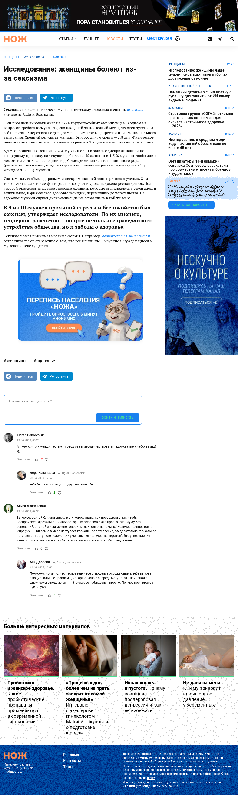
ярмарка (175, 155)
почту (151, 777)
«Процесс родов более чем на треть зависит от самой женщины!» (87, 708)
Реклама (71, 755)
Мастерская (159, 39)
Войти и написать (117, 417)
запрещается (145, 770)
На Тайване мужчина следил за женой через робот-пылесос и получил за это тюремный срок (196, 191)
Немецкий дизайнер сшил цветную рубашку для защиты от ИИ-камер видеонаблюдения (199, 96)
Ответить (23, 459)
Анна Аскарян (34, 57)
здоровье (45, 360)
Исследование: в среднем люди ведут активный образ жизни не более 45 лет (197, 144)
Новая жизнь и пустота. (145, 696)
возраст (174, 133)
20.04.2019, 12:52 (41, 478)
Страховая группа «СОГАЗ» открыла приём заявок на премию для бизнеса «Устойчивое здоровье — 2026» (200, 120)
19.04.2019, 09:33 (28, 511)
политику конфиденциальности (146, 786)
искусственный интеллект (190, 86)
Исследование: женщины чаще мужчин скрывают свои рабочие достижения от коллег (197, 74)
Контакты (72, 761)
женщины (11, 57)
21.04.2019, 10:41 (41, 567)
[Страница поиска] (232, 39)
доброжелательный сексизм (126, 236)
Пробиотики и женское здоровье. (30, 702)
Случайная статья (177, 39)
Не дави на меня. (202, 694)
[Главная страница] (15, 39)
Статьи (66, 39)
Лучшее (91, 39)
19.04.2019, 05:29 (28, 440)
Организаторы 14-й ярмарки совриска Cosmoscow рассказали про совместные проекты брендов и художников (199, 167)
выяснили (135, 109)
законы (174, 181)
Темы (68, 767)
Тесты (135, 39)
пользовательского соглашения (200, 782)
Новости (114, 39)
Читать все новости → (191, 205)
